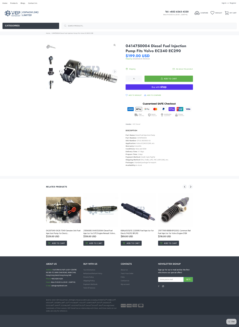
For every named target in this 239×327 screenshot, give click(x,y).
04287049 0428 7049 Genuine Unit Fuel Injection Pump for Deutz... (63, 232)
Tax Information (89, 270)
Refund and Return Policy (92, 273)
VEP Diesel (136, 124)
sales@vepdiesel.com (59, 285)
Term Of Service (89, 288)
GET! (188, 279)
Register (233, 3)
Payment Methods (90, 284)
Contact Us (125, 280)
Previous (62, 71)
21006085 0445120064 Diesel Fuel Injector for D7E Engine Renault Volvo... (99, 232)
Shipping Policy (89, 280)
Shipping (129, 58)
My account (125, 284)
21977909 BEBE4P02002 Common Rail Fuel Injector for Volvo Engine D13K (174, 232)
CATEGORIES (12, 25)
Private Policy (88, 277)
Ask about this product (184, 69)
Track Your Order (127, 273)
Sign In (224, 3)
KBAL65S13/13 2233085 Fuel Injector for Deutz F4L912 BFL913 (137, 232)
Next (114, 71)
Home (48, 33)
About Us (124, 270)
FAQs (123, 277)
